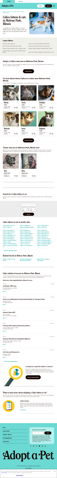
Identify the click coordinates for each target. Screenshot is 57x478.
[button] (15, 108)
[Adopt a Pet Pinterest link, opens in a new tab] (36, 446)
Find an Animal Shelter (33, 377)
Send (48, 432)
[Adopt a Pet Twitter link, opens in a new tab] (33, 446)
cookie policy (4, 472)
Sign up (48, 5)
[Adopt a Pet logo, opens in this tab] (28, 457)
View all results (28, 140)
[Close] (54, 471)
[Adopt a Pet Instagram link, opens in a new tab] (42, 446)
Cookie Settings (29, 468)
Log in (40, 5)
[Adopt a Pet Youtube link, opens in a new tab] (39, 446)
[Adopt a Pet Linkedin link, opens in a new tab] (45, 446)
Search (28, 214)
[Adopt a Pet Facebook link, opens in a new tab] (31, 446)
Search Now (28, 71)
